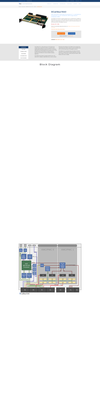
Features (23, 49)
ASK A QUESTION (71, 33)
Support (75, 3)
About (80, 3)
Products (49, 3)
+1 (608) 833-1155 (70, 35)
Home (20, 6)
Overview (23, 6)
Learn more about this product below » (58, 29)
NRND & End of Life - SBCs (31, 6)
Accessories (23, 53)
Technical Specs (23, 51)
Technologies (62, 3)
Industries (69, 3)
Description (23, 47)
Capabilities (55, 3)
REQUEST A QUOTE (61, 33)
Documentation (23, 55)
